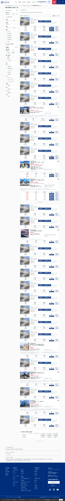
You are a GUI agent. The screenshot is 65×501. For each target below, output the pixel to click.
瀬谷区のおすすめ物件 (24, 485)
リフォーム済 (10, 70)
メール (35, 483)
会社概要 (6, 469)
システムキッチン (10, 77)
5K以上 (8, 41)
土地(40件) (15, 460)
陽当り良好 (9, 66)
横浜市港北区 (32, 12)
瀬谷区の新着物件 (23, 483)
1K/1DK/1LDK (9, 33)
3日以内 (8, 52)
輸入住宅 (9, 72)
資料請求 (35, 485)
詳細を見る (51, 27)
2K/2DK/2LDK (9, 35)
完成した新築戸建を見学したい (25, 478)
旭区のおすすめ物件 (24, 488)
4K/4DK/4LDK (9, 39)
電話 (35, 481)
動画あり (8, 58)
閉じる (61, 499)
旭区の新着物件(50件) (9, 460)
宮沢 (34, 400)
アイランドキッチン (11, 81)
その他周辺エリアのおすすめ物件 (26, 490)
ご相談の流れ (36, 469)
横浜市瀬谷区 (23, 12)
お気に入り (49, 2)
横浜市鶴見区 (40, 12)
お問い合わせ (54, 482)
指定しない (9, 50)
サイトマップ (8, 497)
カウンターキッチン (11, 79)
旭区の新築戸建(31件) (20, 460)
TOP (16, 2)
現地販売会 (22, 476)
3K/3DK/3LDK (9, 37)
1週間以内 (13, 52)
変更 (17, 10)
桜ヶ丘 (37, 167)
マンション (14, 472)
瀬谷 (34, 112)
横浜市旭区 (27, 12)
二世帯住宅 (9, 74)
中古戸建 (22, 473)
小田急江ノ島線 (33, 167)
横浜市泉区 (35, 12)
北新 (34, 161)
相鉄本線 (32, 112)
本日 (13, 50)
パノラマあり (9, 60)
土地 (13, 473)
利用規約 (19, 497)
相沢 (34, 343)
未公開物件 (22, 480)
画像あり (8, 56)
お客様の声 (7, 473)
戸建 (13, 471)
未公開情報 (54, 2)
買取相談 (35, 471)
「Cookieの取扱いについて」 (48, 499)
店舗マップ (54, 485)
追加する (57, 27)
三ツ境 (35, 234)
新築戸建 (22, 471)
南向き (9, 96)
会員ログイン (36, 488)
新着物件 (22, 469)
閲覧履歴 (49, 1)
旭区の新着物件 (23, 487)
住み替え (35, 473)
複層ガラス (9, 92)
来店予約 (35, 480)
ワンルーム (9, 31)
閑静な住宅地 (10, 68)
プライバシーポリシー (14, 497)
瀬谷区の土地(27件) (27, 460)
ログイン (58, 3)
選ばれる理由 (7, 471)
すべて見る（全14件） (39, 202)
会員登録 (35, 487)
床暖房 (9, 85)
